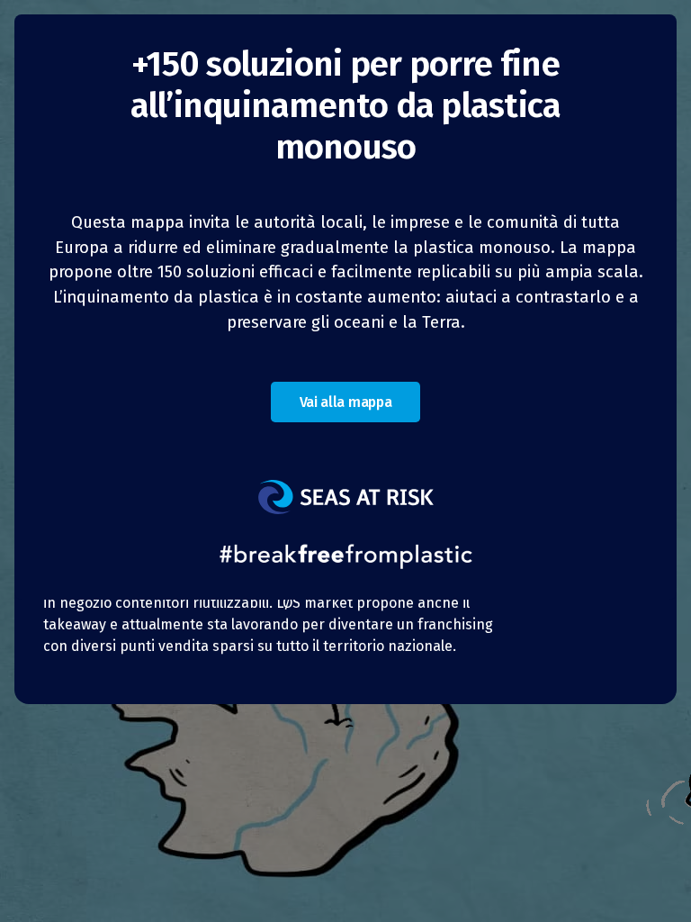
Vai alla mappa (346, 402)
